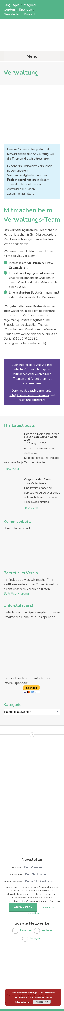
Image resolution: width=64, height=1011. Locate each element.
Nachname (16, 874)
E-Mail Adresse (13, 881)
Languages (11, 5)
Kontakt (29, 14)
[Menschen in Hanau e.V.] (32, 44)
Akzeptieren (42, 1001)
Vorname (16, 867)
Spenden (25, 9)
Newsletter (12, 14)
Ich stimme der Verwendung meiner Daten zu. (34, 901)
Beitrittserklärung (16, 593)
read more (12, 468)
